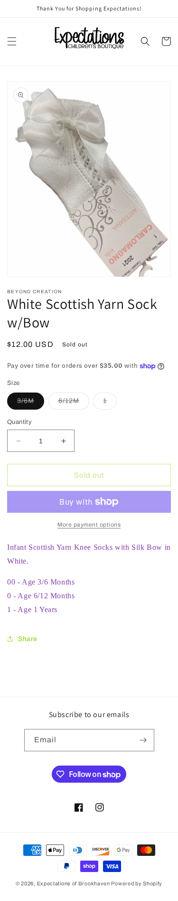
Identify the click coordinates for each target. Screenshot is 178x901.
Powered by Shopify (136, 883)
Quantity (19, 422)
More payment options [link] (89, 524)
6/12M (73, 403)
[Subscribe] (143, 740)
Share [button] (27, 638)
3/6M (30, 403)
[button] (11, 41)
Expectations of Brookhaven (74, 883)
